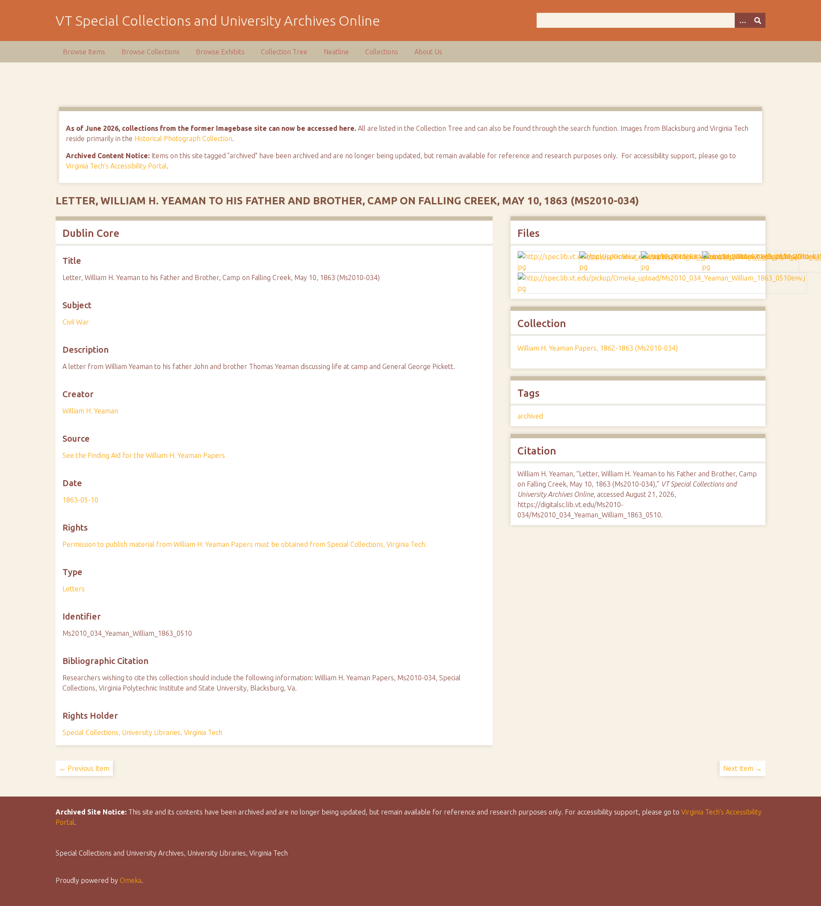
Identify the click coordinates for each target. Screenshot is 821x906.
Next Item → (742, 768)
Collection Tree (284, 52)
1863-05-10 (80, 500)
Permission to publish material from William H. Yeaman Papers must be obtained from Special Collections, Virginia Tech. (244, 544)
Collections (381, 52)
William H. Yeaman (90, 411)
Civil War (75, 322)
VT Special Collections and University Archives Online (218, 20)
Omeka (131, 880)
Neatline (336, 52)
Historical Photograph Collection (183, 138)
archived (530, 416)
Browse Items (84, 52)
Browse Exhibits (220, 52)
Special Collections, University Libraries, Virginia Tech (142, 732)
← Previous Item (84, 768)
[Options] (742, 20)
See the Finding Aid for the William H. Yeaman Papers (143, 455)
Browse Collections (150, 52)
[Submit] (757, 20)
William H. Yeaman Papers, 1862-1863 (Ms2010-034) (597, 348)
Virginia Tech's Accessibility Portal (116, 166)
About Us (428, 52)
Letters (73, 589)
